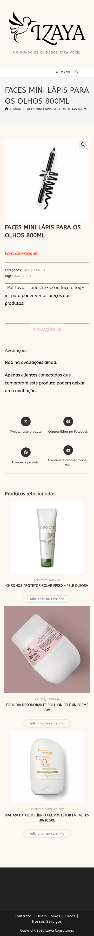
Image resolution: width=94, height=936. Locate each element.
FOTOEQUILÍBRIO (41, 809)
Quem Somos (48, 916)
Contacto (23, 916)
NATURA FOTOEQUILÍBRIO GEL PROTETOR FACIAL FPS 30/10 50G (47, 817)
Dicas (70, 916)
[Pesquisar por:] (75, 71)
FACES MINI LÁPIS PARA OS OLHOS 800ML (57, 109)
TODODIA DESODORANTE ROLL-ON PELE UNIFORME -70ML (47, 707)
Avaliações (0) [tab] (47, 329)
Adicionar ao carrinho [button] (47, 599)
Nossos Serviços (47, 922)
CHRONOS (40, 580)
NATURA (40, 270)
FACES (27, 270)
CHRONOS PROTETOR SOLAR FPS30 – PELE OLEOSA (47, 586)
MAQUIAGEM (21, 276)
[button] (83, 145)
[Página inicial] (6, 109)
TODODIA (53, 699)
